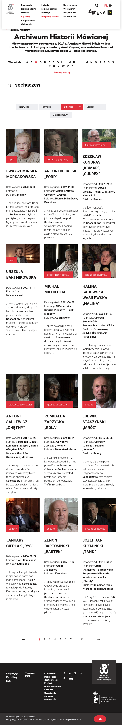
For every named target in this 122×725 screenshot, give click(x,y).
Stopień (90, 107)
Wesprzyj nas (69, 12)
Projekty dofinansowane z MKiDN (52, 686)
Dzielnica (68, 107)
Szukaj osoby (62, 72)
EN (110, 5)
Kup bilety (25, 16)
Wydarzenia (26, 24)
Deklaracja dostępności (51, 678)
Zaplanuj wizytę (28, 9)
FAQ (8, 681)
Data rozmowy (60, 115)
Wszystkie (14, 62)
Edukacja (45, 12)
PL (106, 5)
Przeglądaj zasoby (50, 16)
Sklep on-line (69, 16)
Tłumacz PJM (29, 675)
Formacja (46, 107)
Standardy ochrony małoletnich (50, 696)
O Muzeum (50, 673)
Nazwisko (24, 107)
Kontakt (25, 12)
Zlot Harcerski (70, 5)
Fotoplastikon (28, 20)
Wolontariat (69, 9)
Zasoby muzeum (20, 29)
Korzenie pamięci (49, 9)
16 (82, 639)
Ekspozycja (26, 5)
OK (100, 718)
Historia (45, 5)
